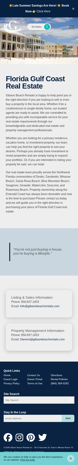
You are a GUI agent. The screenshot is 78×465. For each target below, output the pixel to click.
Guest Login (11, 379)
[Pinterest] (31, 438)
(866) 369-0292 (60, 383)
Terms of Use (34, 383)
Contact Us (33, 375)
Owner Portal (34, 379)
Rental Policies (59, 379)
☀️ (59, 5)
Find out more (27, 459)
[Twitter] (42, 438)
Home (7, 375)
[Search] (71, 400)
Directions (56, 375)
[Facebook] (9, 438)
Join (68, 418)
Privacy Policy (11, 383)
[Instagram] (21, 438)
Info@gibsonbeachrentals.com (39, 306)
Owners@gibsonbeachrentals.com (42, 339)
